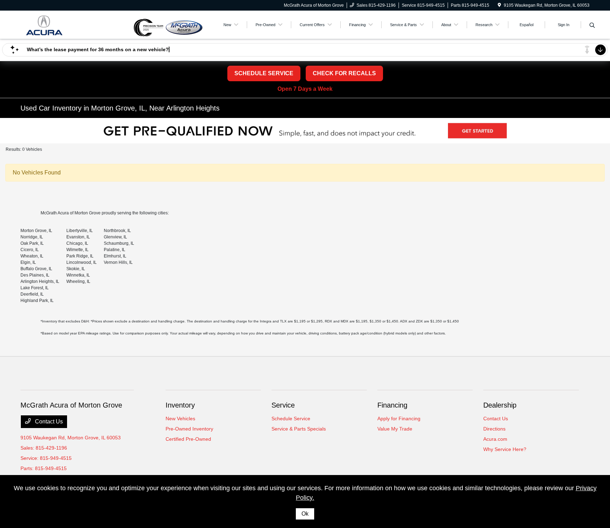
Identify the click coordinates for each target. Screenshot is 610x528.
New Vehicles (180, 418)
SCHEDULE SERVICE (263, 73)
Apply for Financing (398, 418)
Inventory (180, 405)
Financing (392, 405)
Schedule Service (290, 418)
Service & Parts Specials (298, 429)
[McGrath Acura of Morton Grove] (76, 24)
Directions (494, 429)
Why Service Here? (504, 449)
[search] (592, 26)
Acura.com (495, 439)
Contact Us (48, 422)
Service (283, 405)
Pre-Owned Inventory (189, 429)
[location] (499, 5)
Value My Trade (394, 429)
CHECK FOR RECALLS (344, 73)
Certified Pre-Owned (188, 439)
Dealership (499, 405)
